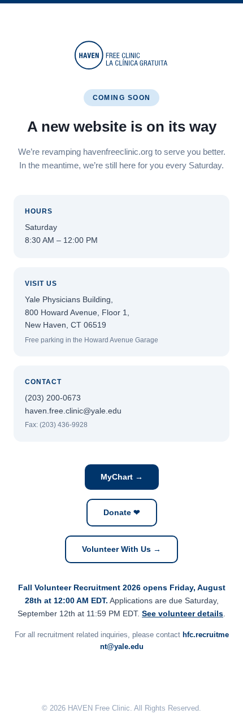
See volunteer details (182, 613)
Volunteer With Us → (121, 549)
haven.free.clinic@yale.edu (73, 410)
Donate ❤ (121, 512)
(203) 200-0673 (53, 397)
